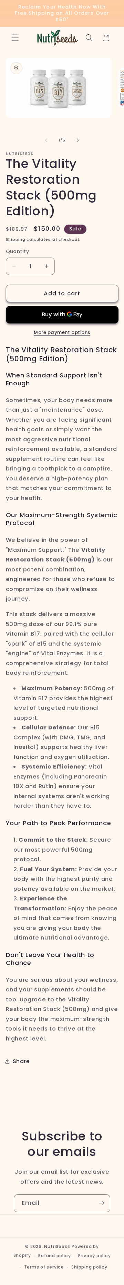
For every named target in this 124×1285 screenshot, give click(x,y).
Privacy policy (94, 1256)
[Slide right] (77, 140)
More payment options (62, 332)
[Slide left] (46, 140)
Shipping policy (89, 1267)
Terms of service (44, 1267)
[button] (15, 38)
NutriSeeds (57, 1246)
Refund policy (54, 1256)
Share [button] (21, 1061)
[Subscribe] (101, 1203)
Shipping (15, 239)
